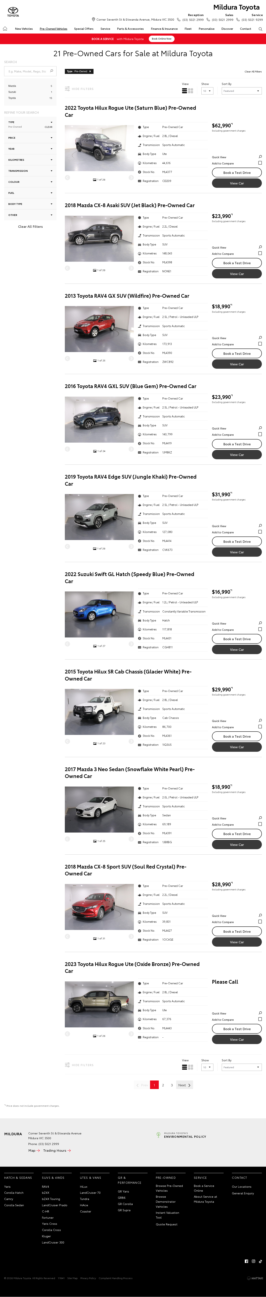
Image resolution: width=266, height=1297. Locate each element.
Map (31, 1150)
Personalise (206, 28)
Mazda (12, 86)
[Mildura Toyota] (13, 12)
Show (205, 84)
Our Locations (241, 1186)
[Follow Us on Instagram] (253, 1261)
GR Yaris (123, 1191)
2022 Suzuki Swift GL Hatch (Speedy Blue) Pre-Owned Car (129, 577)
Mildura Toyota (236, 6)
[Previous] (67, 177)
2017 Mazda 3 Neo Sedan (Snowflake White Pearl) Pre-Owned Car (130, 772)
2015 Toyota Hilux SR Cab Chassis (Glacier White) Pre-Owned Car (128, 675)
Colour (13, 181)
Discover (227, 28)
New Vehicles (24, 28)
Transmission (18, 170)
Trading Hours (54, 1150)
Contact (245, 28)
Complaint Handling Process (116, 1278)
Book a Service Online (204, 1188)
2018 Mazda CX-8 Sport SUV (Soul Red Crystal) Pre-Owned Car (125, 870)
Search (260, 28)
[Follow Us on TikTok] (260, 1261)
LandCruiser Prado (54, 1205)
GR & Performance (130, 1180)
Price (11, 137)
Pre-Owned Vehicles (53, 28)
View (185, 84)
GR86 (122, 1197)
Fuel (11, 192)
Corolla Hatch (13, 1192)
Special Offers (84, 28)
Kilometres (16, 159)
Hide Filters (83, 89)
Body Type (15, 203)
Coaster (85, 1211)
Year (11, 148)
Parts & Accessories (130, 28)
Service (105, 28)
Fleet (188, 28)
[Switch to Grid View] (190, 90)
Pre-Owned (166, 1177)
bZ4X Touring (51, 1199)
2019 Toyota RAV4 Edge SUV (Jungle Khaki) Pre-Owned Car (131, 480)
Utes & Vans (90, 1177)
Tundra (84, 1199)
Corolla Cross (51, 1230)
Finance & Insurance (164, 28)
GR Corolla (125, 1204)
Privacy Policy (88, 1278)
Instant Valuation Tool (167, 1215)
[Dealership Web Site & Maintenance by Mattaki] (255, 1278)
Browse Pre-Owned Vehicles (169, 1188)
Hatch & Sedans (18, 1177)
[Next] (131, 177)
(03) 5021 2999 (193, 17)
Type (15, 124)
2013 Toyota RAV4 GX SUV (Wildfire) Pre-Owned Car (127, 295)
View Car (237, 182)
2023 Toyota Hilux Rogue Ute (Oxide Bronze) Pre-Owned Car (132, 967)
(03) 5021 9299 (252, 17)
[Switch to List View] (184, 90)
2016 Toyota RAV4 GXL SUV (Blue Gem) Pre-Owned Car (130, 385)
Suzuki (12, 92)
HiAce (84, 1205)
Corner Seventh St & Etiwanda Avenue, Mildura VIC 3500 (135, 19)
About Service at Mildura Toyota (205, 1199)
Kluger (46, 1236)
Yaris (7, 1186)
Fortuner (48, 1217)
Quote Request (166, 1224)
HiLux (83, 1186)
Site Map (72, 1278)
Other (12, 215)
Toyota (12, 98)
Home (4, 27)
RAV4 (45, 1186)
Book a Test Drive (237, 172)
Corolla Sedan (14, 1205)
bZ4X (45, 1192)
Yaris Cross (49, 1223)
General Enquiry (243, 1193)
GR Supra (124, 1210)
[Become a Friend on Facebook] (246, 1261)
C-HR (45, 1211)
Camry (8, 1199)
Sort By (227, 84)
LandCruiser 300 (53, 1242)
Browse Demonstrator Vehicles (166, 1201)
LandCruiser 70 (90, 1192)
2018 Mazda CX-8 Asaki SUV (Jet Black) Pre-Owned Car (130, 205)
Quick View (219, 157)
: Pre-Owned (77, 71)
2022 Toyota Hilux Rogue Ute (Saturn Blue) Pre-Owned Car (130, 111)
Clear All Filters (30, 226)
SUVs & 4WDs (53, 1177)
